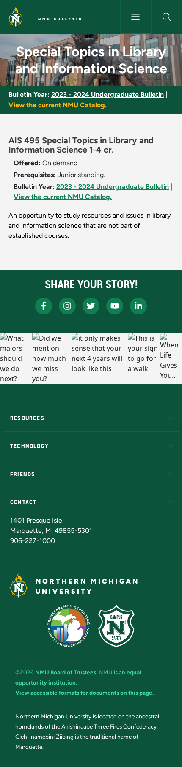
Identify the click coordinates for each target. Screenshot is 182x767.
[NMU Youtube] (114, 306)
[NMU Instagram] (67, 306)
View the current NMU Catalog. (57, 105)
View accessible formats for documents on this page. (84, 692)
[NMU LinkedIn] (138, 306)
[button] (167, 17)
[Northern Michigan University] (15, 17)
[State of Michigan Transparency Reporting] (68, 626)
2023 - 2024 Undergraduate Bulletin (107, 94)
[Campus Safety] (116, 626)
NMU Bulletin (60, 19)
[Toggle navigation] (135, 17)
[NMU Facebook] (43, 306)
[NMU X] (91, 306)
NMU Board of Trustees (65, 672)
